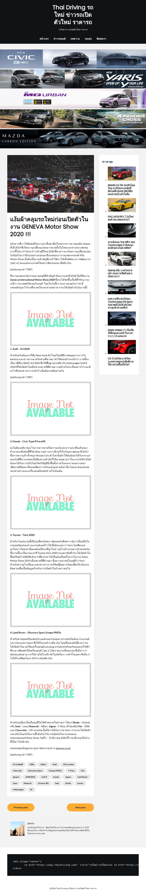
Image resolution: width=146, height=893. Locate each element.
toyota (80, 783)
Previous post (21, 807)
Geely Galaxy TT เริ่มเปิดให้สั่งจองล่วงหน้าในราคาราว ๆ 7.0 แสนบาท (121, 333)
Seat (57, 783)
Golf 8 (44, 777)
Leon (15, 783)
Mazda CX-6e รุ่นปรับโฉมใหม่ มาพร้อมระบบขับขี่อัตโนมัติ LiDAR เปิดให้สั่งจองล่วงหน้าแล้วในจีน (121, 189)
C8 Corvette (68, 764)
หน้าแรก (44, 38)
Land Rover (83, 777)
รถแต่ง (88, 38)
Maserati (28, 783)
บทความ (75, 38)
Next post (80, 807)
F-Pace (71, 770)
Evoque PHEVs (55, 770)
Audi (54, 764)
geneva (16, 777)
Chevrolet (17, 770)
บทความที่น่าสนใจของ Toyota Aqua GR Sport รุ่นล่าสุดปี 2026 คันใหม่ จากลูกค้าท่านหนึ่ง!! (120, 303)
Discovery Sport (35, 770)
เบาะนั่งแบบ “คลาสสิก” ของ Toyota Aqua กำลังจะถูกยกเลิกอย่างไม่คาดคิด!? (121, 245)
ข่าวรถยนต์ (60, 38)
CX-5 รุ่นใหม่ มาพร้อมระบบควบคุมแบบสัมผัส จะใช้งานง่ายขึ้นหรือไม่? (121, 361)
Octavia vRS (43, 783)
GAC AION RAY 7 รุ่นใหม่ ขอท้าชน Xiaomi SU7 (121, 218)
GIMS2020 (30, 777)
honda (56, 777)
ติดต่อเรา (101, 38)
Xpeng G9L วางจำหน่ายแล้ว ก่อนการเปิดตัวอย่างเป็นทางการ (120, 273)
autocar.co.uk (63, 748)
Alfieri (43, 764)
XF (31, 789)
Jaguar (68, 777)
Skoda (68, 783)
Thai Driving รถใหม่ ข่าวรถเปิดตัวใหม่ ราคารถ (73, 15)
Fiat (82, 770)
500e (32, 764)
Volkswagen (18, 789)
